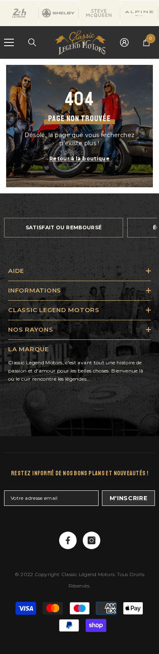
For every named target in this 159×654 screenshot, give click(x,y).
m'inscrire (129, 498)
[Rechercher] (32, 42)
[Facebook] (68, 540)
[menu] (9, 42)
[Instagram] (91, 540)
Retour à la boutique (79, 158)
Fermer (152, 59)
